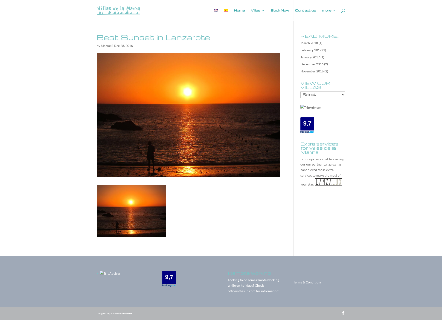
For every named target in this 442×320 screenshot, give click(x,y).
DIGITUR (127, 313)
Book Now (280, 10)
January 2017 (310, 57)
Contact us (305, 10)
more (327, 10)
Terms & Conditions (307, 282)
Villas (255, 10)
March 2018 (309, 43)
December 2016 (311, 64)
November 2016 (312, 71)
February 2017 (311, 50)
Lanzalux (329, 164)
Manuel (106, 46)
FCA (106, 313)
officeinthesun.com (241, 291)
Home (239, 10)
